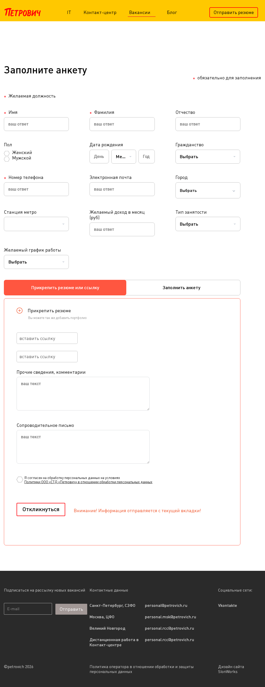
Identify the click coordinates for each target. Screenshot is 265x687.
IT (69, 12)
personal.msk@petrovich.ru (170, 616)
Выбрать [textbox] (188, 190)
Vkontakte (227, 605)
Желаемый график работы (32, 250)
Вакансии (140, 12)
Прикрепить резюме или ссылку (65, 287)
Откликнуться (41, 509)
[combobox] (123, 157)
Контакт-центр (100, 12)
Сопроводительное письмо (45, 425)
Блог (172, 12)
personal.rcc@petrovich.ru (169, 628)
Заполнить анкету (181, 287)
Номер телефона (23, 177)
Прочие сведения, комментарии (51, 372)
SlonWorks (228, 671)
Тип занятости (191, 212)
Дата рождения (106, 144)
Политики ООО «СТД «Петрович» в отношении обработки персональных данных (88, 482)
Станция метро (20, 212)
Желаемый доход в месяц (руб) (117, 214)
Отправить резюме (234, 12)
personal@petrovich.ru (166, 605)
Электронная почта (111, 177)
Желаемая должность (30, 96)
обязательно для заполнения (227, 78)
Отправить (71, 609)
